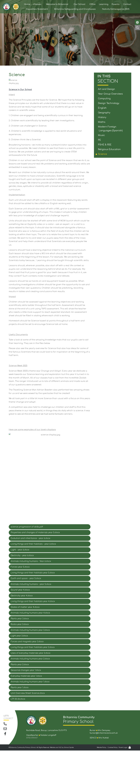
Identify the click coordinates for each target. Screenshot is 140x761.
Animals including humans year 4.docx (30, 613)
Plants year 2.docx (20, 664)
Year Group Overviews (111, 94)
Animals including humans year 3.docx (30, 630)
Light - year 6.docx (20, 550)
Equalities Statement (37, 9)
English (103, 108)
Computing (105, 98)
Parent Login (123, 747)
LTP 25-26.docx (18, 699)
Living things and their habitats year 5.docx (33, 573)
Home (27, 4)
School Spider (69, 747)
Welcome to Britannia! (57, 4)
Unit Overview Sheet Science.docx (28, 693)
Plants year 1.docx (19, 687)
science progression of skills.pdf (27, 527)
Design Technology (109, 103)
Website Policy (101, 747)
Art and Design (107, 89)
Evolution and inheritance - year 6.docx (30, 538)
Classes (37, 4)
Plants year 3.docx (20, 618)
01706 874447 (32, 738)
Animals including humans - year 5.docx (31, 584)
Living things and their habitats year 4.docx (33, 601)
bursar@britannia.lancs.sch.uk (104, 733)
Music (102, 135)
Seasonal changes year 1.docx (26, 670)
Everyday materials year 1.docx (26, 676)
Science (103, 154)
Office (92, 4)
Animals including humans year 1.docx (30, 682)
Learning (103, 4)
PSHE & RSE (105, 144)
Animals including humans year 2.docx (30, 659)
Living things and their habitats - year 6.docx (33, 544)
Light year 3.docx (19, 636)
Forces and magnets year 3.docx (27, 641)
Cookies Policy (113, 747)
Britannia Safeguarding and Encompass (75, 9)
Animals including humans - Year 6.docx (31, 561)
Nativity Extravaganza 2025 (115, 9)
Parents (115, 4)
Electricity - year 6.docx (22, 555)
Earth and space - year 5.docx (26, 578)
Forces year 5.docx (20, 567)
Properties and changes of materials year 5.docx (35, 532)
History (102, 117)
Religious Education (110, 149)
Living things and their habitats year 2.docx (33, 647)
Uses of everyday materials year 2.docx (30, 653)
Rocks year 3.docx (20, 624)
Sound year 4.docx (20, 590)
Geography (104, 112)
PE (100, 140)
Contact (127, 4)
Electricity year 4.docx (22, 596)
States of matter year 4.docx (25, 607)
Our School (79, 4)
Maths (102, 122)
